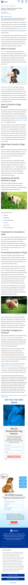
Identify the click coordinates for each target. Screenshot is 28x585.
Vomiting (6, 222)
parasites (3, 89)
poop (3, 16)
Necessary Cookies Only (13, 578)
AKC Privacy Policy (24, 526)
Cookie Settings (13, 582)
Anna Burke (4, 12)
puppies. (13, 166)
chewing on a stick (19, 120)
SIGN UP (14, 522)
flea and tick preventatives (10, 365)
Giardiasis (23, 151)
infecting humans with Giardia (7, 337)
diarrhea (8, 157)
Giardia (2, 51)
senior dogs (14, 173)
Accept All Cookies (13, 575)
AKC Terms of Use (12, 515)
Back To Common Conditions (8, 5)
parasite (10, 16)
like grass (16, 115)
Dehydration (6, 225)
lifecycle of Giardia (7, 87)
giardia (6, 16)
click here (17, 524)
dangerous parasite (21, 28)
